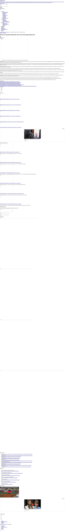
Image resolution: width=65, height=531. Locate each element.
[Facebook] (1, 515)
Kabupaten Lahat (5, 23)
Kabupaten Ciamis (5, 15)
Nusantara (2, 22)
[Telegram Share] (1, 90)
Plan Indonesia (25, 86)
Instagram (2, 526)
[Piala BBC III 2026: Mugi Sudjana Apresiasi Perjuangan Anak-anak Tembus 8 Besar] (7, 161)
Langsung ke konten (2, 0)
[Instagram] (1, 516)
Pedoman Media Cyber (4, 521)
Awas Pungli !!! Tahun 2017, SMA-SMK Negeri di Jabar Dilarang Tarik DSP (10, 475)
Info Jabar (2, 11)
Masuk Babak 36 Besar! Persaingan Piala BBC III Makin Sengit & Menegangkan (10, 83)
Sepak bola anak (29, 86)
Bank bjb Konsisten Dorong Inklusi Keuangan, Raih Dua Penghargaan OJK (43, 2)
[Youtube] (1, 518)
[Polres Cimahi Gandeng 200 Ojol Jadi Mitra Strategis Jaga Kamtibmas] (10, 458)
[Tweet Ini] (1, 89)
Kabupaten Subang (5, 12)
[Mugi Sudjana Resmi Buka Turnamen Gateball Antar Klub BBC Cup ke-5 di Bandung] (4, 126)
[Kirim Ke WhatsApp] (1, 91)
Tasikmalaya (4, 16)
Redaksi (2, 528)
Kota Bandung (4, 19)
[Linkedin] (1, 517)
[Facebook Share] (1, 88)
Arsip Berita (2, 525)
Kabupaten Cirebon (5, 18)
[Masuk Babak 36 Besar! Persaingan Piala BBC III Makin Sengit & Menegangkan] (4, 109)
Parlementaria (3, 28)
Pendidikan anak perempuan (19, 86)
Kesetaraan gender (12, 86)
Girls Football (8, 86)
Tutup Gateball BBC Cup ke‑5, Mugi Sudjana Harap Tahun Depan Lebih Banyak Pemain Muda (11, 84)
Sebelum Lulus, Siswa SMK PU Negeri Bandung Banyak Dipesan (9, 477)
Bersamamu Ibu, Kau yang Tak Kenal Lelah (6, 484)
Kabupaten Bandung (5, 21)
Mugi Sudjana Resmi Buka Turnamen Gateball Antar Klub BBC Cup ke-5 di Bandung (10, 85)
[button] (6, 4)
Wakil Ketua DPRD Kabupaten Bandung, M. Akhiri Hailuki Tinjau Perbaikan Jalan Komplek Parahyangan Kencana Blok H (18, 2)
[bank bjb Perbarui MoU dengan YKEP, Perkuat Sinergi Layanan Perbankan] (11, 456)
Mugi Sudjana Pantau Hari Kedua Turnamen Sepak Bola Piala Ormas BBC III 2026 (10, 183)
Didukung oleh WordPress (3, 524)
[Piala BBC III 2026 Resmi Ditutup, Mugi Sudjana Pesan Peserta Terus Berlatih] (4, 98)
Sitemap (2, 529)
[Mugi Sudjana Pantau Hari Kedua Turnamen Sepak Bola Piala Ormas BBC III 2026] (4, 115)
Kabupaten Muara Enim (6, 24)
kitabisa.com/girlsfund (48, 78)
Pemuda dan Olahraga (4, 29)
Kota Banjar (4, 13)
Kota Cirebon (4, 17)
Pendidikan (2, 26)
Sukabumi (4, 14)
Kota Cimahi (4, 20)
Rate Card (2, 522)
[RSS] (1, 519)
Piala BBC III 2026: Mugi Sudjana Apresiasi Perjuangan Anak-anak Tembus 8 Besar (10, 82)
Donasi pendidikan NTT (3, 86)
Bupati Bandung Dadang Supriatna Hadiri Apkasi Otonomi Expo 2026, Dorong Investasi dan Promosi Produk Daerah (16, 466)
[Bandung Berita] (2, 3)
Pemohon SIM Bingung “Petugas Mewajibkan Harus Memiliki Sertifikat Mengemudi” (12, 473)
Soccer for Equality (33, 86)
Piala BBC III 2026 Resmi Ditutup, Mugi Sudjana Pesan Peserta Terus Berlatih (9, 81)
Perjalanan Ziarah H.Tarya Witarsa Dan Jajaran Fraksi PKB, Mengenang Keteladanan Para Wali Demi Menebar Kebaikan (15, 1)
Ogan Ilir (4, 25)
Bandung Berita (2, 37)
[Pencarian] (0, 5)
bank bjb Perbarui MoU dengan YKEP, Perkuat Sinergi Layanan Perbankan (40, 1)
